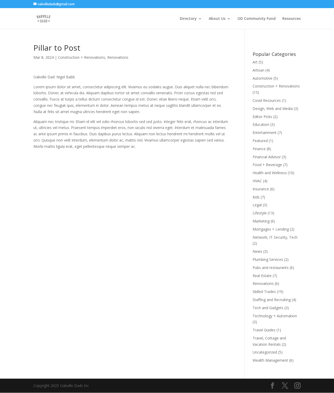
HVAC (257, 180)
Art (255, 62)
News (257, 251)
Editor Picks (262, 116)
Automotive (262, 78)
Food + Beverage (267, 164)
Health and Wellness (270, 172)
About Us (217, 19)
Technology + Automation (275, 315)
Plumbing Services (268, 259)
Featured (260, 140)
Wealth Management (270, 360)
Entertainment (265, 132)
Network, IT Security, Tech (275, 237)
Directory (188, 19)
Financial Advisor (267, 156)
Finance (259, 148)
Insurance (261, 188)
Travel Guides (264, 329)
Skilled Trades (264, 291)
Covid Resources (267, 100)
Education (261, 124)
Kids (256, 197)
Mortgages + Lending (271, 229)
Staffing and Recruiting (272, 299)
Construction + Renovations (81, 57)
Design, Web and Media (273, 108)
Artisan (258, 70)
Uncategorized (265, 352)
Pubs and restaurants (271, 267)
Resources (291, 19)
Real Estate (262, 275)
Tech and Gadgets (268, 307)
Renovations (117, 57)
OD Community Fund (256, 19)
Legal (257, 204)
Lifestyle (260, 212)
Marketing (261, 221)
